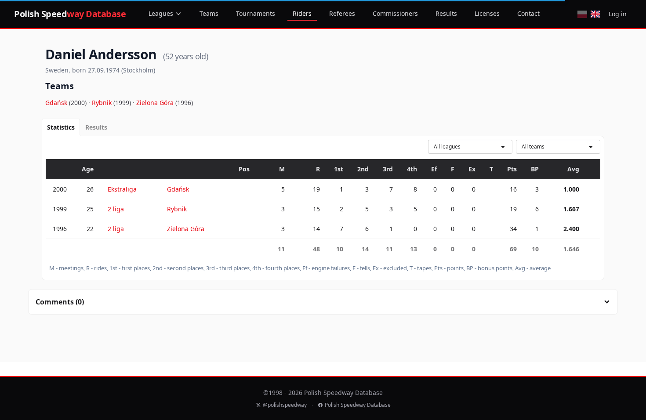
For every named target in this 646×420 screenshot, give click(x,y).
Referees (342, 13)
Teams (209, 13)
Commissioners (395, 13)
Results (446, 13)
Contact (528, 13)
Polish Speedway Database (358, 405)
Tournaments (255, 13)
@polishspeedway (285, 405)
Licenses (487, 13)
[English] (595, 14)
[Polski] (582, 14)
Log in (618, 14)
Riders (302, 13)
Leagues (161, 13)
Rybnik (102, 102)
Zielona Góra (155, 102)
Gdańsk (57, 102)
